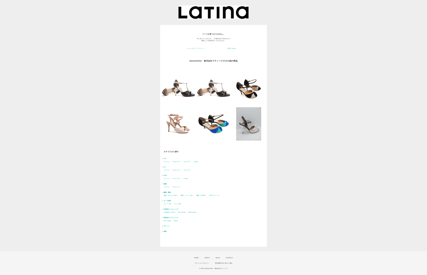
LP (165, 167)
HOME (196, 258)
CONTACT (229, 258)
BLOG (218, 258)
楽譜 (165, 184)
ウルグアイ (187, 161)
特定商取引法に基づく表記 (223, 263)
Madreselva (192, 212)
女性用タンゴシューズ (171, 209)
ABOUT (207, 258)
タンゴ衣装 (167, 201)
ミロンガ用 (177, 204)
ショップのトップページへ (195, 48)
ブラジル (166, 161)
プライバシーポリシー (202, 263)
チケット (166, 226)
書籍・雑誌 (167, 192)
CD (165, 158)
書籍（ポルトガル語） (171, 195)
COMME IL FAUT (169, 212)
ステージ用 (167, 204)
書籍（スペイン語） (187, 195)
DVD (165, 175)
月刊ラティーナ (214, 195)
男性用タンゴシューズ (171, 217)
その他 (195, 161)
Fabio (176, 220)
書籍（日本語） (201, 195)
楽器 (165, 231)
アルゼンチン (176, 161)
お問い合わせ (231, 48)
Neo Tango (182, 212)
